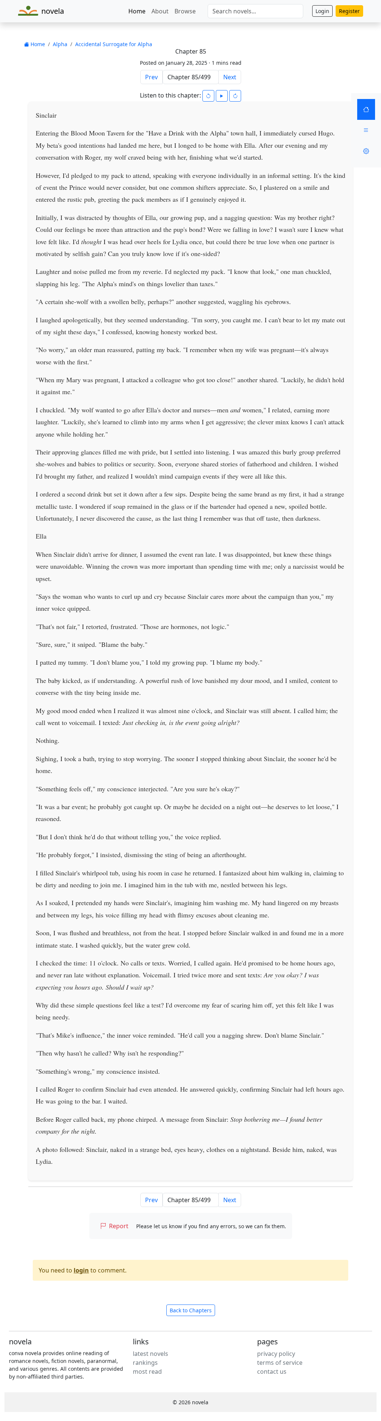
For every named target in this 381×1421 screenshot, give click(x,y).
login (81, 1270)
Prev (151, 77)
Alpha (60, 44)
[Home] (366, 109)
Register (349, 11)
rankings (145, 1362)
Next (229, 77)
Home (136, 11)
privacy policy (276, 1354)
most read (147, 1371)
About (160, 11)
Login (322, 11)
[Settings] (366, 151)
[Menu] (366, 130)
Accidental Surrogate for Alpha (113, 44)
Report (118, 1226)
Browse (185, 11)
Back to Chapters (191, 1310)
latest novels (150, 1354)
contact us (271, 1371)
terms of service (279, 1362)
